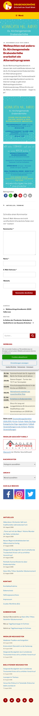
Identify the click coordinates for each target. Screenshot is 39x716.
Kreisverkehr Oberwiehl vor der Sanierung (17, 646)
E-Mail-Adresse (10, 270)
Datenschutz (21, 367)
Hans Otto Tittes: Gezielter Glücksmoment (19, 571)
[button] (6, 195)
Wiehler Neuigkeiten (13, 636)
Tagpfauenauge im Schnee (19, 624)
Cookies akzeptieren (19, 357)
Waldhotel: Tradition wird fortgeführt (15, 640)
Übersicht (7, 452)
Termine (20, 205)
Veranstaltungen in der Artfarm (15, 427)
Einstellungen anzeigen (19, 363)
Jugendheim (23, 424)
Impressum (29, 367)
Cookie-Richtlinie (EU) (11, 604)
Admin (26, 42)
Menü (20, 15)
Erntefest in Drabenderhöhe (21, 399)
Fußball (31, 424)
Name (6, 259)
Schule (21, 421)
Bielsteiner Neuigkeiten (15, 665)
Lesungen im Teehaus (10, 677)
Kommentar (8, 229)
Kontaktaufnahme (10, 586)
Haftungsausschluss (11, 595)
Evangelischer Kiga (10, 424)
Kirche (15, 421)
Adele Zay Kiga (29, 421)
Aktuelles (11, 205)
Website (6, 281)
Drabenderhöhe (24, 4)
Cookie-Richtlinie (11, 367)
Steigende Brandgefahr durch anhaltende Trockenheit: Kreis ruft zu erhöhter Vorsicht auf (19, 552)
